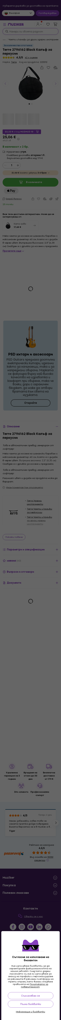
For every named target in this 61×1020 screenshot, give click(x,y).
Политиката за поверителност (34, 986)
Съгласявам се (30, 996)
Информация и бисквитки (30, 1011)
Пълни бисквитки (30, 1004)
